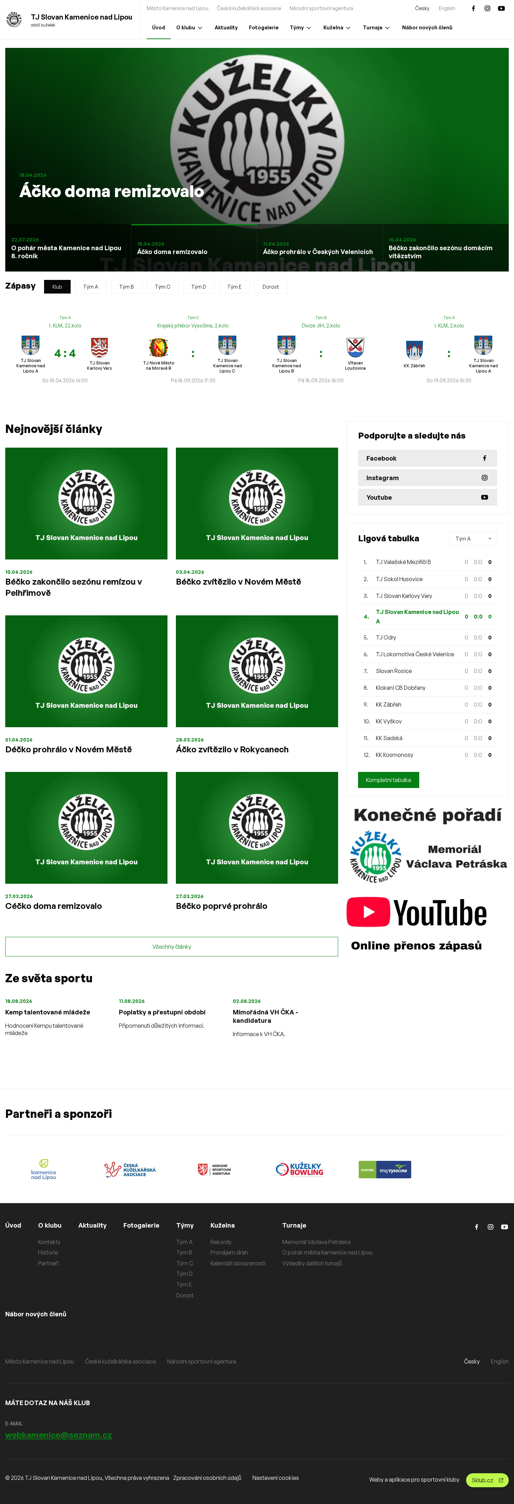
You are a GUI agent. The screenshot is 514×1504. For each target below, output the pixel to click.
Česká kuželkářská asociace (249, 8)
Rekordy (220, 1241)
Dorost (271, 287)
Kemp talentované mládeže (47, 1012)
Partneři (48, 1263)
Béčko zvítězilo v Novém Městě (238, 581)
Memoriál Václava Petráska (316, 1241)
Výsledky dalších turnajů (312, 1263)
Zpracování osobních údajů (207, 1477)
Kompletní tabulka (388, 779)
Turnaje (373, 27)
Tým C (162, 287)
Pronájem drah (229, 1252)
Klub (57, 287)
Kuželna (333, 27)
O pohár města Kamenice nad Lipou (327, 1252)
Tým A (90, 287)
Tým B (126, 287)
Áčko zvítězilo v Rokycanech (232, 749)
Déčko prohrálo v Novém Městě (68, 749)
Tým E (234, 287)
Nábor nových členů (427, 27)
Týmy (297, 27)
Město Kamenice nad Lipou (177, 8)
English (447, 8)
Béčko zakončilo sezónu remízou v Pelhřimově (73, 587)
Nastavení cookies (275, 1477)
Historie (48, 1252)
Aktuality (226, 27)
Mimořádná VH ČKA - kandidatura (265, 1016)
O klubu (185, 27)
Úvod (158, 27)
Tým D (198, 287)
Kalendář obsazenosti (237, 1263)
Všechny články (171, 946)
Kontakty (49, 1241)
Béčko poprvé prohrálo (221, 906)
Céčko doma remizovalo (53, 906)
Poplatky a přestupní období (162, 1012)
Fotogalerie (264, 27)
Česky (422, 8)
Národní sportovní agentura (321, 8)
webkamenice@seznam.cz (58, 1435)
